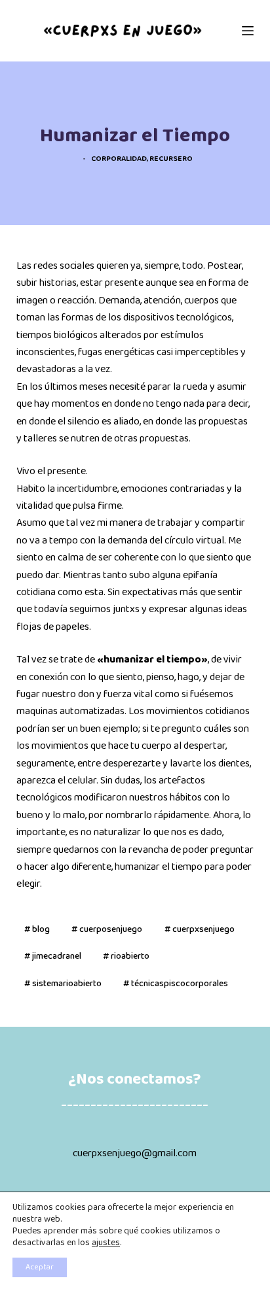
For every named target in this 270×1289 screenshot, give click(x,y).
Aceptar (40, 1267)
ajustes (106, 1243)
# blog (37, 929)
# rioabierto (126, 956)
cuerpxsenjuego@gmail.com (135, 1153)
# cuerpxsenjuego (199, 929)
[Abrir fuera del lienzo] (248, 31)
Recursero (171, 158)
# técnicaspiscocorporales (175, 983)
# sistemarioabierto (63, 983)
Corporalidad (119, 158)
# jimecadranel (52, 956)
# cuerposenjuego (106, 929)
